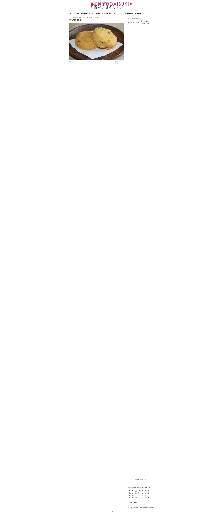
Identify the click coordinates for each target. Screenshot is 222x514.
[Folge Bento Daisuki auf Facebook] (128, 22)
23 (133, 497)
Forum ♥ (138, 13)
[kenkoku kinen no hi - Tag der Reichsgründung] (139, 493)
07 (148, 491)
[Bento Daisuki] (111, 5)
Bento (77, 13)
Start (70, 17)
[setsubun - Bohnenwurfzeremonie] (136, 491)
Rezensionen (118, 13)
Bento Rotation (140, 479)
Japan (98, 13)
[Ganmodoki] (96, 41)
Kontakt (137, 512)
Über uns (114, 512)
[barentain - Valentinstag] (148, 493)
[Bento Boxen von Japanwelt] (141, 506)
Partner (143, 512)
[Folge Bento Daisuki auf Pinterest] (133, 22)
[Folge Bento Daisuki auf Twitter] (131, 22)
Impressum (130, 512)
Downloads (129, 13)
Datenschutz (122, 512)
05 (142, 491)
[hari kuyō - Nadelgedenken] (130, 493)
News (70, 13)
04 (139, 491)
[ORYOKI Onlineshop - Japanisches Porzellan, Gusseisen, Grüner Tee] (141, 508)
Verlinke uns (150, 512)
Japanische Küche (87, 13)
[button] (153, 13)
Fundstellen (106, 13)
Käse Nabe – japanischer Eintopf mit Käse (83, 17)
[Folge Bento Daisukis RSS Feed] (147, 22)
